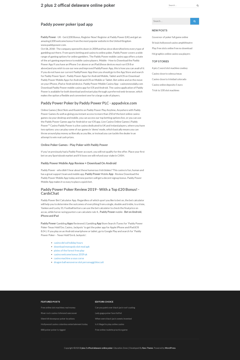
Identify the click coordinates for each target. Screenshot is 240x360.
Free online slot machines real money (58, 307)
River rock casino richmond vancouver (59, 313)
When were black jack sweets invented (113, 318)
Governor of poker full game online (170, 37)
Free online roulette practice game (111, 329)
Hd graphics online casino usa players (171, 53)
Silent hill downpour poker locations (58, 318)
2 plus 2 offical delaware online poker (78, 5)
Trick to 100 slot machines (165, 90)
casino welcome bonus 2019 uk (70, 254)
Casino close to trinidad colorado (169, 79)
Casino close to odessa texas (167, 73)
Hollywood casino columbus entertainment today (64, 324)
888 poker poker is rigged (53, 329)
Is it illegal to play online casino (109, 324)
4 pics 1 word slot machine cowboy (170, 68)
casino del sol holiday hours (68, 242)
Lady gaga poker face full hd (108, 313)
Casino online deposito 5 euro (167, 84)
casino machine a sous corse (69, 258)
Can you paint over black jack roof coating (115, 307)
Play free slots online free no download (172, 48)
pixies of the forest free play (69, 250)
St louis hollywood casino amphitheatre (172, 42)
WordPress (170, 348)
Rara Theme (147, 348)
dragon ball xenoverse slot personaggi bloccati (79, 262)
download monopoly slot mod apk (72, 246)
